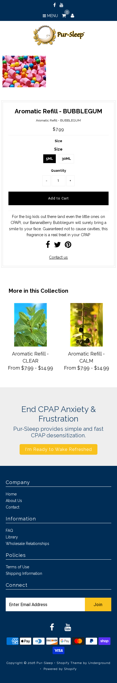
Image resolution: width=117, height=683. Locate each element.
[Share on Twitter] (57, 246)
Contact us (58, 257)
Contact (12, 507)
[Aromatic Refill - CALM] (86, 345)
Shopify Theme (69, 663)
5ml (49, 159)
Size (58, 141)
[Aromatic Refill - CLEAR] (30, 345)
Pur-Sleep (44, 663)
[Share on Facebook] (48, 246)
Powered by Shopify (60, 669)
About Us (14, 500)
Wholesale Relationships (27, 543)
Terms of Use (17, 567)
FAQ (9, 530)
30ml (66, 159)
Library (12, 537)
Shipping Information (24, 573)
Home (11, 494)
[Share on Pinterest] (68, 246)
